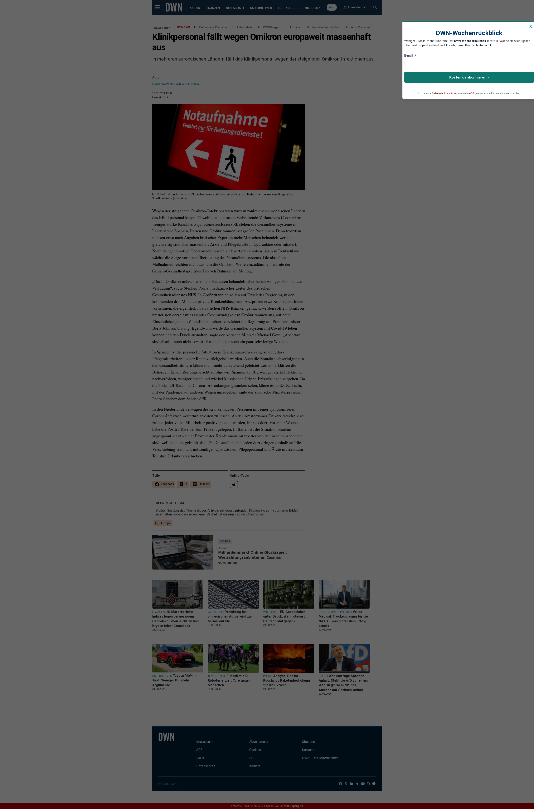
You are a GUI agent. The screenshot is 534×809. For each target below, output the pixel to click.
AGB (471, 93)
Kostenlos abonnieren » (469, 77)
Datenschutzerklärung (444, 93)
